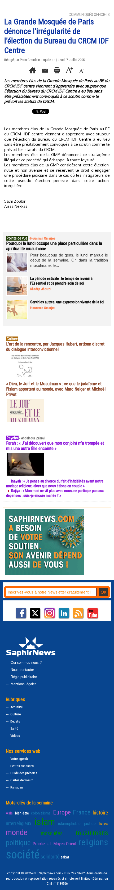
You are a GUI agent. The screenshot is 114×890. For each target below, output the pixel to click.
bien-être (22, 813)
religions (93, 842)
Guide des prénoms (23, 773)
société (23, 854)
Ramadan (16, 787)
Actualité (16, 707)
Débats (15, 721)
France (81, 812)
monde (17, 832)
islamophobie (69, 823)
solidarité (50, 856)
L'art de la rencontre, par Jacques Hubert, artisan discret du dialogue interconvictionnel (55, 346)
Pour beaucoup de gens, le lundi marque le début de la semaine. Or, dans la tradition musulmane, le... (69, 260)
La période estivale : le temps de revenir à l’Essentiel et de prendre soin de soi (61, 281)
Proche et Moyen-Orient (54, 843)
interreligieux (18, 823)
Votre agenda (19, 759)
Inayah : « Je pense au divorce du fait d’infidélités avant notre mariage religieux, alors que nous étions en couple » (54, 483)
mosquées (52, 833)
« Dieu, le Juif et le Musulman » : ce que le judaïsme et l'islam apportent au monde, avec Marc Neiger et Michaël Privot (56, 389)
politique (18, 843)
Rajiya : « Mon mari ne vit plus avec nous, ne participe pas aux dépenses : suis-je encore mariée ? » (55, 493)
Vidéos (15, 736)
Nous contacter (22, 670)
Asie (9, 813)
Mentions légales (23, 684)
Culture (15, 714)
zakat (64, 857)
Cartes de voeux (21, 780)
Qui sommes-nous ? (26, 663)
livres (103, 823)
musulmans (92, 833)
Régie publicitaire (23, 677)
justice (90, 823)
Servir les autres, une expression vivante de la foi (67, 302)
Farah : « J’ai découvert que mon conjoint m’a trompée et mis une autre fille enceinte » (55, 445)
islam (44, 821)
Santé (14, 728)
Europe (62, 812)
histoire (100, 812)
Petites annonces (22, 766)
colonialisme (41, 813)
